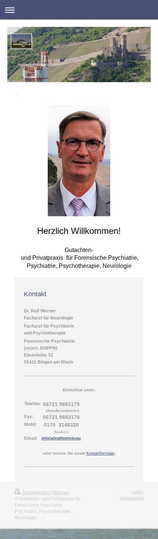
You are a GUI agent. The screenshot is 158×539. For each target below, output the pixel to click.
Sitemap (60, 492)
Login (137, 491)
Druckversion (35, 492)
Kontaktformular (100, 453)
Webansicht (131, 498)
